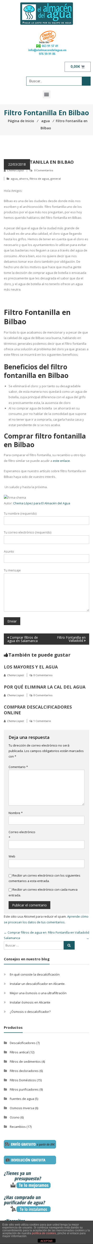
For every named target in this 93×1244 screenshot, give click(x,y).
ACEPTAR (46, 1240)
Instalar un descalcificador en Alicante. (37, 984)
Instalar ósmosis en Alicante (30, 1002)
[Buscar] (86, 81)
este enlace (61, 461)
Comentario (18, 767)
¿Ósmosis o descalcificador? (30, 1011)
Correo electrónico (22, 835)
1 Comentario (42, 721)
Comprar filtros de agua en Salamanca (22, 639)
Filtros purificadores (24, 1089)
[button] (47, 94)
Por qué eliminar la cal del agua (44, 687)
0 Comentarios (43, 170)
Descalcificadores (23, 1043)
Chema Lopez (15, 170)
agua (14, 178)
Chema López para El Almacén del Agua (41, 503)
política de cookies (44, 1233)
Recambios (18, 1126)
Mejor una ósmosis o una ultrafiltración (38, 993)
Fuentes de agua (22, 1099)
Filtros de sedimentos (25, 1061)
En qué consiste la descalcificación (35, 974)
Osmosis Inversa (22, 1108)
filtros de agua (39, 178)
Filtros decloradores (24, 1071)
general (55, 178)
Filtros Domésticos (23, 1080)
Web (12, 856)
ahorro (23, 178)
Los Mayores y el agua (31, 667)
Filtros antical (19, 1052)
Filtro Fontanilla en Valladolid (71, 639)
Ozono (15, 1117)
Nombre (16, 813)
